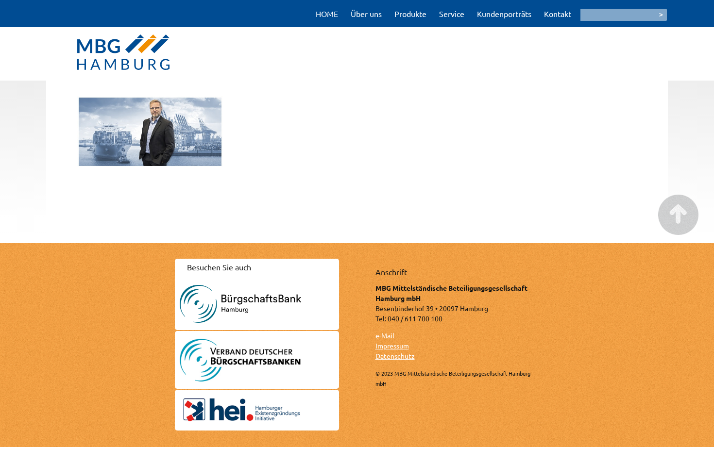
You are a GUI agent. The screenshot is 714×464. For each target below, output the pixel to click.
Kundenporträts (504, 13)
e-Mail (384, 335)
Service (451, 13)
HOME (327, 13)
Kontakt (557, 13)
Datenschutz (395, 355)
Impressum (392, 345)
